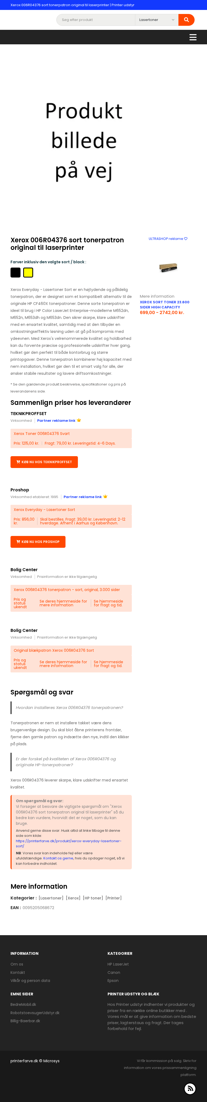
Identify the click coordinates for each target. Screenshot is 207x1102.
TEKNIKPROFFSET (29, 413)
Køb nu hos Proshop (41, 541)
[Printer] (113, 898)
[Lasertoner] (51, 898)
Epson (113, 980)
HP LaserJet (118, 964)
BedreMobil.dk (23, 1004)
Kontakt (18, 972)
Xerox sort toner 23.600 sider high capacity (164, 305)
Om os (17, 964)
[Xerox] (73, 898)
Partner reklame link (56, 420)
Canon (114, 972)
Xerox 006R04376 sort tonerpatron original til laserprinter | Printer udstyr (72, 5)
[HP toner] (93, 898)
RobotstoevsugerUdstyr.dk (35, 1012)
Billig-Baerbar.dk (25, 1021)
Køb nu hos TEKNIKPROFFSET (47, 462)
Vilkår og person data (30, 980)
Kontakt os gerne (58, 858)
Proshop (20, 490)
